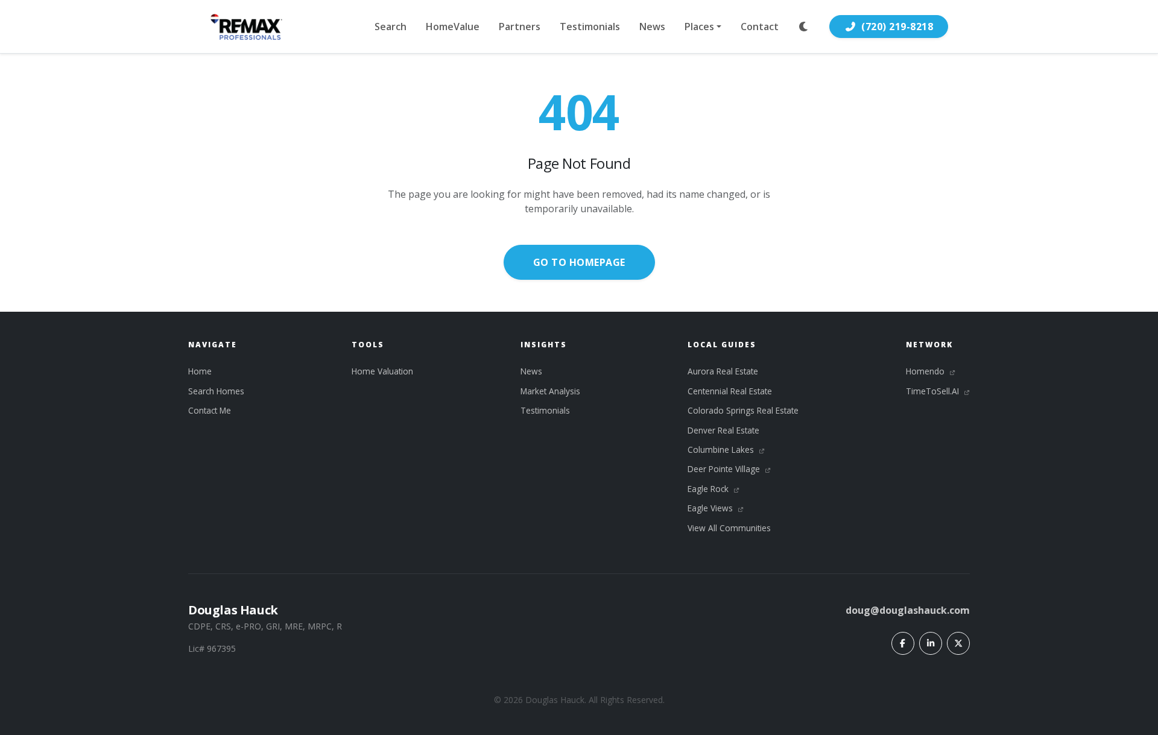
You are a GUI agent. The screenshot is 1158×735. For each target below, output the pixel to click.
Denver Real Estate (723, 430)
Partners (519, 26)
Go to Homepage (579, 262)
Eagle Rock (709, 488)
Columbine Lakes (722, 449)
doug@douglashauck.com (908, 610)
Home (200, 371)
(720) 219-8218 (897, 26)
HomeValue (452, 26)
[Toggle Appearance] (804, 26)
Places (699, 26)
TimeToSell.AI (933, 391)
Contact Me (209, 410)
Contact (760, 26)
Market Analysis (550, 391)
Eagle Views (711, 508)
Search (391, 26)
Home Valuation (382, 371)
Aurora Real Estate (723, 371)
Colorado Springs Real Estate (743, 410)
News (652, 26)
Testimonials (590, 26)
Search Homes (216, 391)
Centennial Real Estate (730, 391)
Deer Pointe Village (725, 469)
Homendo (926, 371)
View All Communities (729, 528)
